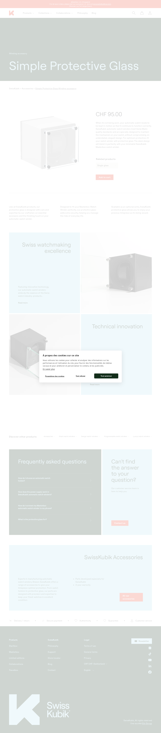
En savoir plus (49, 369)
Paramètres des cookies (54, 376)
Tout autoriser (106, 376)
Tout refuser (80, 376)
